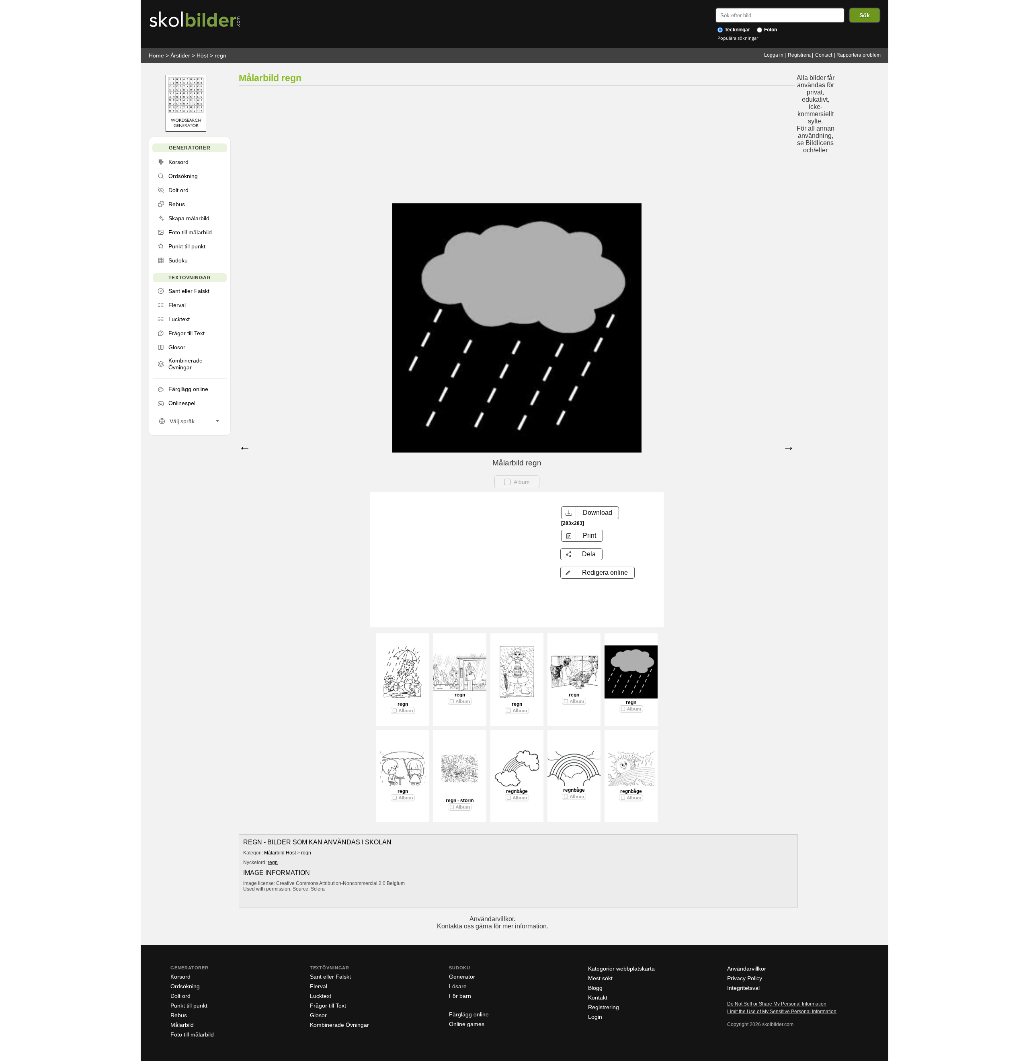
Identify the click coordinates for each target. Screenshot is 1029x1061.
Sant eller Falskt (330, 976)
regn (220, 55)
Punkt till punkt (188, 1005)
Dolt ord (180, 996)
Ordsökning (185, 986)
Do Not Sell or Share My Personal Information (776, 1004)
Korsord (180, 976)
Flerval (318, 986)
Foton (770, 30)
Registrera (799, 55)
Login (595, 1017)
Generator (462, 976)
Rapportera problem (858, 55)
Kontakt (597, 997)
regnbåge (517, 791)
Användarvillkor (746, 968)
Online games (466, 1024)
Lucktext (320, 996)
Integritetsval (743, 988)
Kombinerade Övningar (339, 1025)
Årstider (180, 55)
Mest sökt (600, 978)
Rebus (178, 1015)
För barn (460, 996)
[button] (597, 573)
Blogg (595, 988)
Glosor (318, 1015)
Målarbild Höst (280, 853)
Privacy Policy (744, 978)
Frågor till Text (328, 1005)
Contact (823, 55)
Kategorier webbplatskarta (621, 968)
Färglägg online (469, 1014)
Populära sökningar (737, 38)
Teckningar (737, 30)
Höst (202, 55)
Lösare (458, 986)
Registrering (603, 1007)
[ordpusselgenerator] (186, 130)
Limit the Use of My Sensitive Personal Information (781, 1011)
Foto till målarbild (192, 1034)
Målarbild (182, 1025)
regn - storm (460, 800)
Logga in (773, 55)
